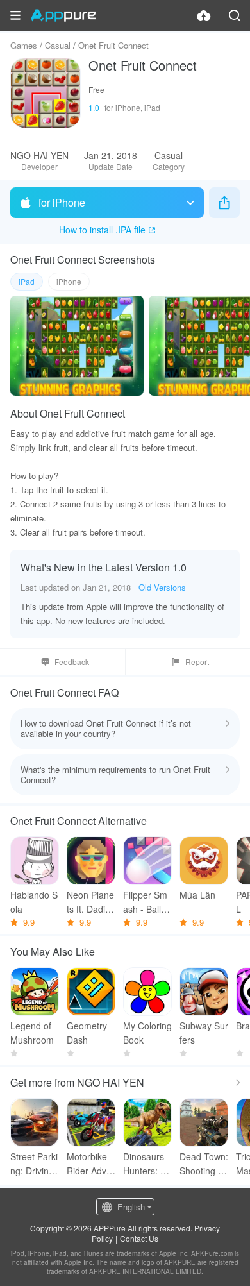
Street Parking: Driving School (34, 1164)
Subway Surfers (203, 1032)
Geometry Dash (87, 1032)
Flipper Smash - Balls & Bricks (145, 902)
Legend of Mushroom (32, 1032)
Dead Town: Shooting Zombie (203, 1164)
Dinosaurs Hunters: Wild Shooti (147, 1164)
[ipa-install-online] (203, 15)
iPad (27, 281)
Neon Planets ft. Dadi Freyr (90, 902)
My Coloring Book (147, 1032)
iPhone (68, 281)
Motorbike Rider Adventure (89, 1164)
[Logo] (63, 15)
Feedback (71, 661)
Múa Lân (197, 894)
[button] (15, 15)
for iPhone (61, 202)
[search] (234, 15)
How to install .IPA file (102, 229)
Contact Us (139, 1238)
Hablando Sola (34, 901)
